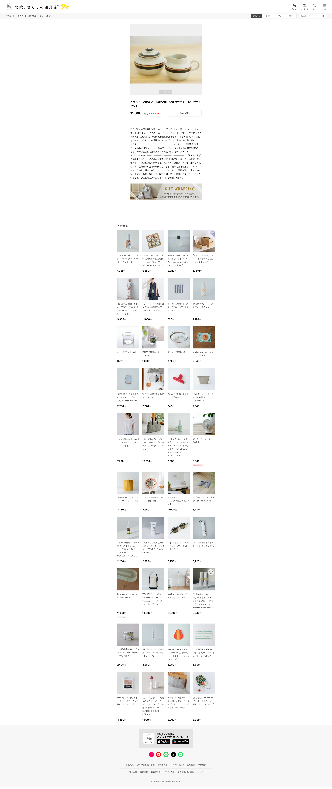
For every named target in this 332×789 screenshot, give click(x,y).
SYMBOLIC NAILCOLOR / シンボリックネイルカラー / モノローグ (128, 258)
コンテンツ (304, 9)
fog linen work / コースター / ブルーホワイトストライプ (178, 307)
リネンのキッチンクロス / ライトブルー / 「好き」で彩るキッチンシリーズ (128, 397)
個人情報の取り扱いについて (190, 772)
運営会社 (133, 772)
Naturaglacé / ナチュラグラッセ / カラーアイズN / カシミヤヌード (127, 700)
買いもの (294, 9)
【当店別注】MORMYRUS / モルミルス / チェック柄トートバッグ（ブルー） (203, 700)
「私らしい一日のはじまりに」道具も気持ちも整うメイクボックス (203, 258)
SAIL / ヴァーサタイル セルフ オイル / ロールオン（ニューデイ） (153, 652)
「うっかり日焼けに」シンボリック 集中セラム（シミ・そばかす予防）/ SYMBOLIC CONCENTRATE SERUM (128, 549)
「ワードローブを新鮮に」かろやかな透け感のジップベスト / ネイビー (153, 307)
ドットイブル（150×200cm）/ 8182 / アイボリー (179, 500)
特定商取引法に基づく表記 (162, 772)
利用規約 (202, 765)
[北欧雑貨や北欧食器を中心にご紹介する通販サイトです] (36, 6)
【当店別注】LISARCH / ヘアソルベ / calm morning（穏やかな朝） (128, 652)
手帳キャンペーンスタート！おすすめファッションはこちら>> (30, 16)
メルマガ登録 (185, 113)
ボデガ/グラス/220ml (126, 352)
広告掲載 (191, 765)
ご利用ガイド (163, 765)
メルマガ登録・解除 (146, 765)
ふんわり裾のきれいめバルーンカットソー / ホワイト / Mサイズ (128, 442)
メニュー (325, 9)
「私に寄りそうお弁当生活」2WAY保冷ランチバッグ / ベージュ (204, 397)
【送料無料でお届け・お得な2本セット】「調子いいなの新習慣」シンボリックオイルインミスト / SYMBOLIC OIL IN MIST (203, 601)
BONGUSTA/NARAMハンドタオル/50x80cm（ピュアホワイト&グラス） (204, 652)
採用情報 (144, 772)
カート (315, 9)
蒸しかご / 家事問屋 (176, 352)
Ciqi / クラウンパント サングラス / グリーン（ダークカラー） (178, 545)
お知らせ (130, 765)
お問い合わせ (178, 765)
